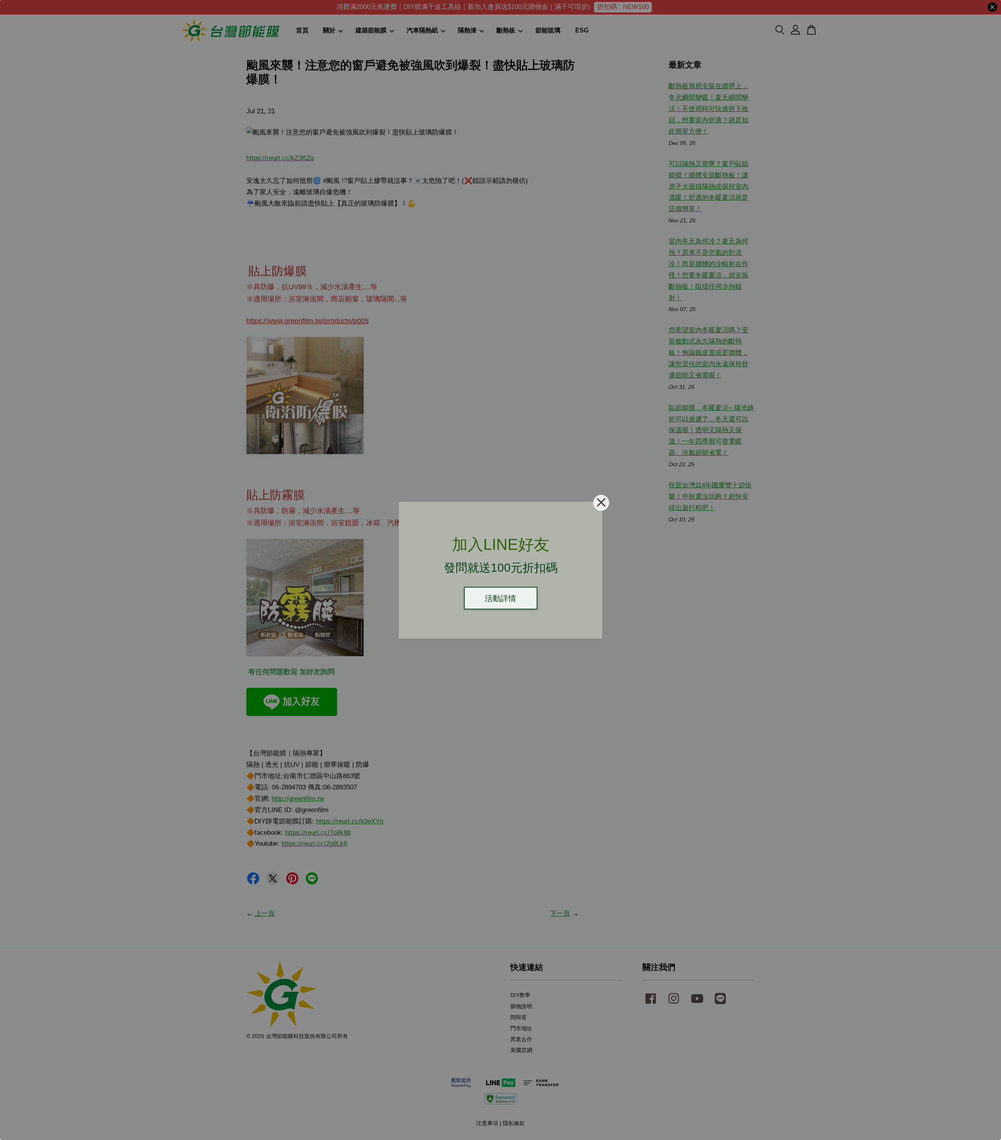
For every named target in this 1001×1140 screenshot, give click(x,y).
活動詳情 (500, 598)
